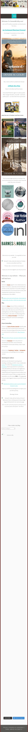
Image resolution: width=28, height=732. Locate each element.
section (3, 365)
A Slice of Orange (12, 315)
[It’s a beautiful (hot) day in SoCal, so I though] (14, 595)
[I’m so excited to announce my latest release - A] (14, 486)
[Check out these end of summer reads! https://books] (14, 524)
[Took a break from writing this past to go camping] (14, 646)
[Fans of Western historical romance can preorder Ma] (14, 449)
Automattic (18, 729)
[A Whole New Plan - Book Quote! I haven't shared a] (14, 708)
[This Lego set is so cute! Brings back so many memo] (14, 663)
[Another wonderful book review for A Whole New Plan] (14, 567)
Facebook (11, 350)
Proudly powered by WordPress (13, 727)
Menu (14, 16)
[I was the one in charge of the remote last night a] (14, 677)
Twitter (16, 350)
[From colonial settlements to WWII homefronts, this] (14, 692)
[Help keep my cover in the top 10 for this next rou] (14, 516)
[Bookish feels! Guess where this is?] (14, 614)
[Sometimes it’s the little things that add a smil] (14, 541)
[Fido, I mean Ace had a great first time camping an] (14, 618)
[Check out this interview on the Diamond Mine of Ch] (14, 532)
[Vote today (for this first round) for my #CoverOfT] (14, 610)
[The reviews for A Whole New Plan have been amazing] (14, 603)
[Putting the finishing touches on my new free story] (14, 552)
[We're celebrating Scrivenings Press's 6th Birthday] (14, 629)
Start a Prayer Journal (13, 326)
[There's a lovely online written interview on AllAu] (14, 582)
